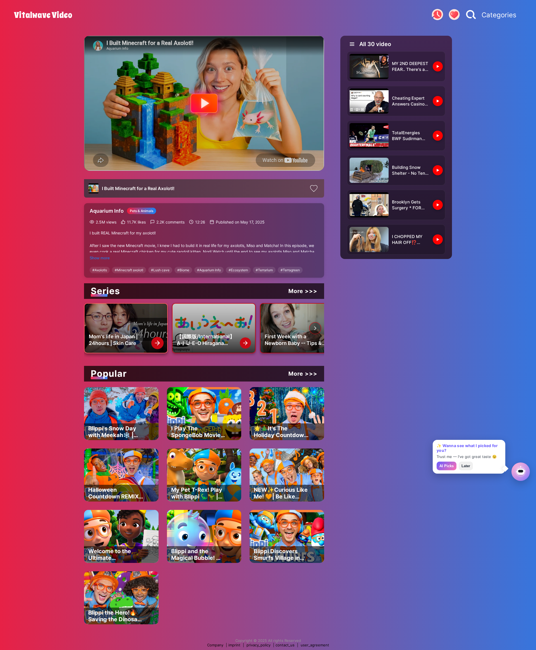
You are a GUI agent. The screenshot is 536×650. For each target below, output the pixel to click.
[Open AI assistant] (520, 471)
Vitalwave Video (43, 15)
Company (215, 645)
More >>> (302, 291)
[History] (437, 15)
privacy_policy (259, 645)
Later (465, 466)
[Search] (471, 15)
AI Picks (446, 466)
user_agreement (315, 645)
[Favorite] (454, 15)
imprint (234, 645)
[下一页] (315, 328)
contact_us (285, 645)
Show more (100, 258)
